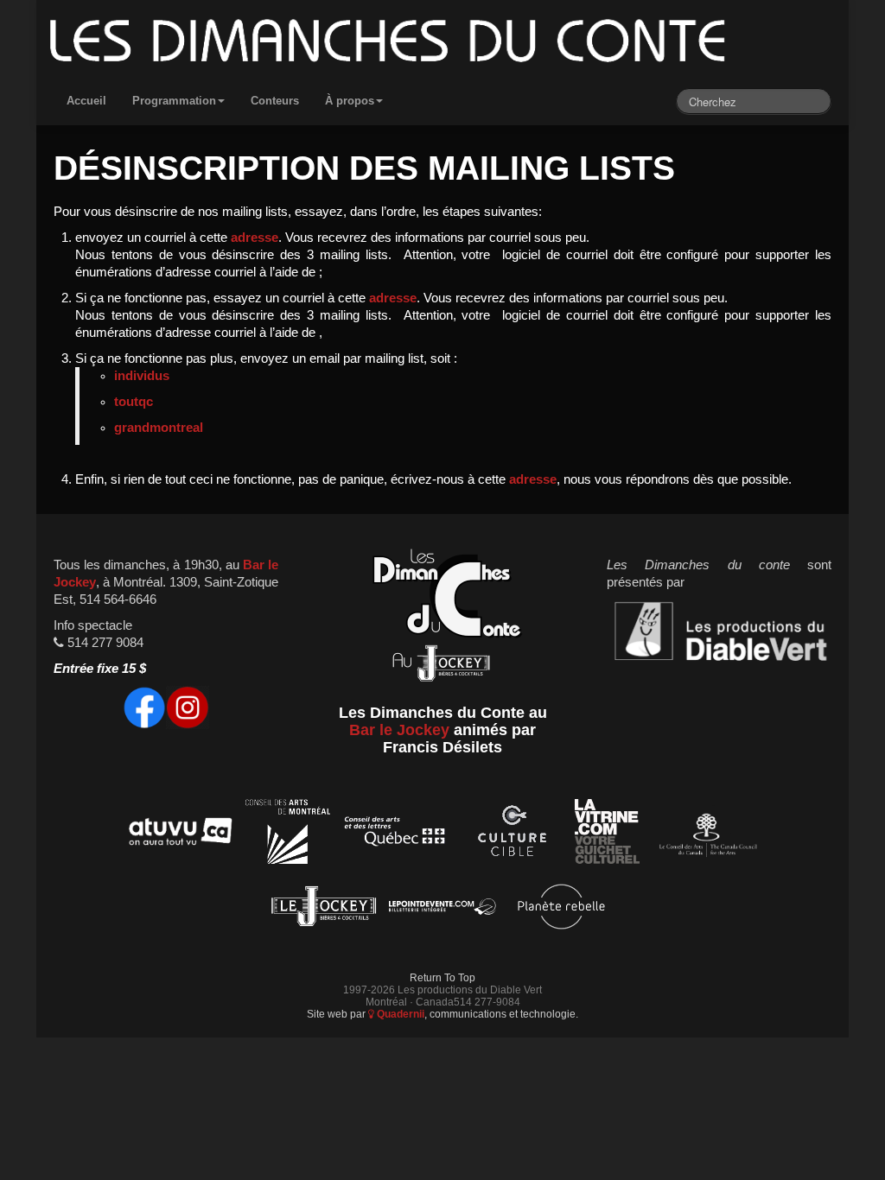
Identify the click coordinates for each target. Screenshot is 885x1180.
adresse (254, 237)
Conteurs (275, 100)
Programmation (174, 100)
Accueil (86, 100)
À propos (349, 100)
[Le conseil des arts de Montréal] (287, 835)
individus (141, 376)
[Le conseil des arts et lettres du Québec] (395, 835)
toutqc (133, 402)
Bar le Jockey (399, 730)
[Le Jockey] (323, 909)
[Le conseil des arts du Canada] (704, 835)
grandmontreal (158, 428)
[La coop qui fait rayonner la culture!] (511, 835)
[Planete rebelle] (561, 909)
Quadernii (399, 1013)
